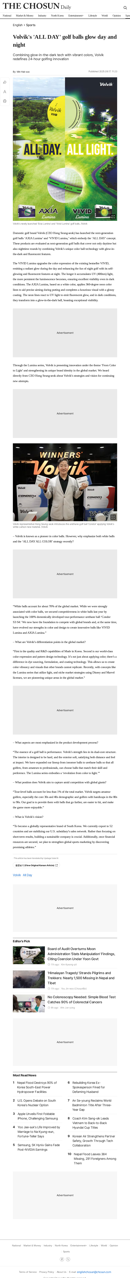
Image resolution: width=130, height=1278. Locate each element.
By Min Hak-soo (21, 71)
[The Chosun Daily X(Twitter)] (68, 1259)
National (16, 1245)
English (18, 25)
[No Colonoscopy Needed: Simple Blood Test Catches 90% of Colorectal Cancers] (29, 1003)
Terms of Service (28, 1272)
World (104, 1245)
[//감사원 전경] (29, 955)
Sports (31, 25)
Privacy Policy (46, 1272)
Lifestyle (93, 1245)
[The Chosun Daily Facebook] (63, 1259)
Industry (48, 1245)
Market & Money (32, 1245)
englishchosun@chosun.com (94, 1272)
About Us (61, 1272)
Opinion (114, 1245)
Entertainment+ (78, 1245)
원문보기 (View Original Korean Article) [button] (34, 865)
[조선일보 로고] (37, 6)
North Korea (61, 1245)
